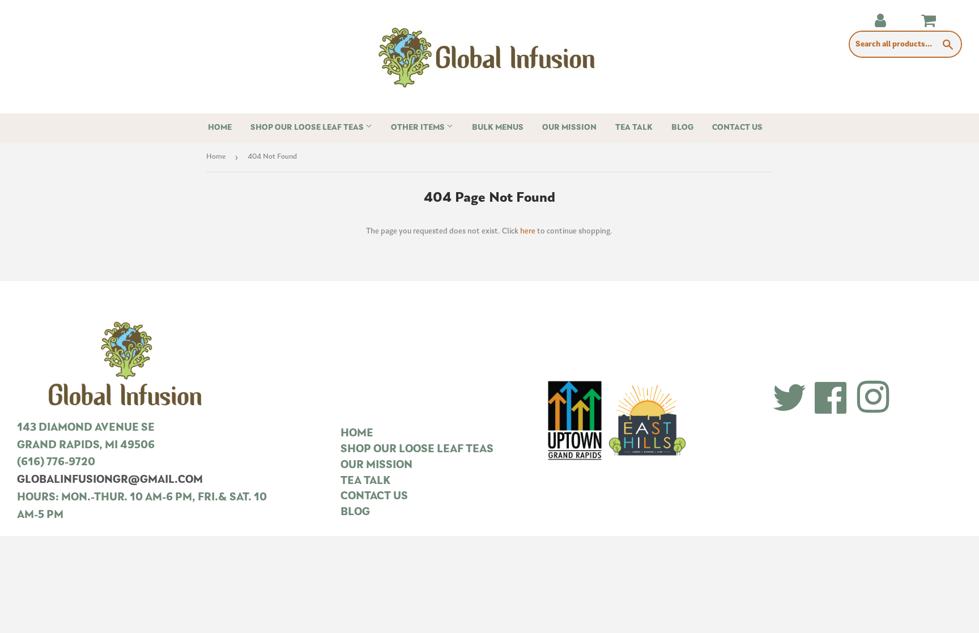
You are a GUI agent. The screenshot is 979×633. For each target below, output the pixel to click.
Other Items (418, 128)
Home (220, 128)
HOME (356, 433)
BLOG (355, 512)
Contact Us (737, 128)
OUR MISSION (376, 465)
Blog (682, 128)
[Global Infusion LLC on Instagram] (873, 399)
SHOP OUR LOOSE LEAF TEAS (416, 449)
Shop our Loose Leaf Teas (307, 128)
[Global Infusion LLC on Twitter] (789, 399)
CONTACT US (374, 496)
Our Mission (569, 128)
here (527, 231)
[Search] (948, 45)
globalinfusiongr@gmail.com (110, 480)
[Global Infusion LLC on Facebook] (831, 399)
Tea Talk (634, 128)
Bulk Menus (497, 128)
